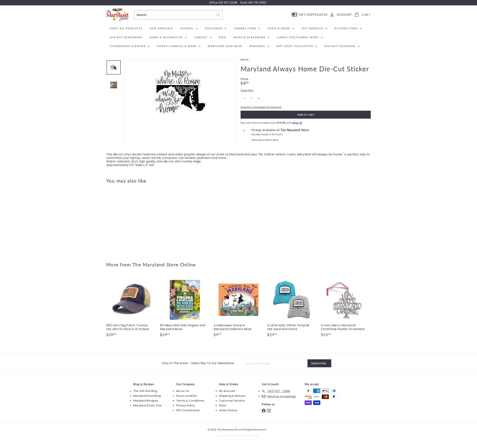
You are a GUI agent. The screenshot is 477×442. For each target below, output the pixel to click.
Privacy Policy (185, 405)
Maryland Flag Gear (225, 46)
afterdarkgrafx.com (250, 435)
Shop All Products (126, 28)
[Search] (218, 15)
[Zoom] (180, 116)
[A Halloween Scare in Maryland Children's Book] (238, 307)
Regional (258, 46)
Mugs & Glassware (250, 37)
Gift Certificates (188, 410)
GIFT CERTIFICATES (313, 14)
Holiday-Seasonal (341, 46)
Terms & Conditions (190, 401)
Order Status (228, 410)
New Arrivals (161, 28)
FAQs (222, 405)
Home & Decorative (167, 37)
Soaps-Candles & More (177, 46)
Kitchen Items (346, 28)
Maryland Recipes (145, 401)
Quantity (247, 90)
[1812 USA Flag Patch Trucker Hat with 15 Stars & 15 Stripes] (131, 307)
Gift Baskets (313, 28)
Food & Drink (279, 28)
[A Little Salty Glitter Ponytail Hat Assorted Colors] (292, 307)
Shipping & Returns (232, 396)
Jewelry (201, 37)
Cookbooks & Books (128, 46)
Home (245, 59)
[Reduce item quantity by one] (245, 98)
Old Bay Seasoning (126, 37)
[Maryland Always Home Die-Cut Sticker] (126, 220)
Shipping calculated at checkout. (261, 107)
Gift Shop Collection (296, 46)
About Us (182, 391)
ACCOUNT (344, 14)
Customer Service (232, 401)
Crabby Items (246, 28)
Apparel (187, 28)
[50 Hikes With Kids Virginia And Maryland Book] (185, 307)
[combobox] (178, 15)
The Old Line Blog (145, 391)
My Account (227, 391)
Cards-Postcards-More (298, 37)
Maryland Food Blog (147, 396)
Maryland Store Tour (147, 405)
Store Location (186, 396)
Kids (222, 37)
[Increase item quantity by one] (259, 98)
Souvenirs (214, 28)
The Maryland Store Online (164, 264)
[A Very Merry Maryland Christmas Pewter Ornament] (346, 307)
